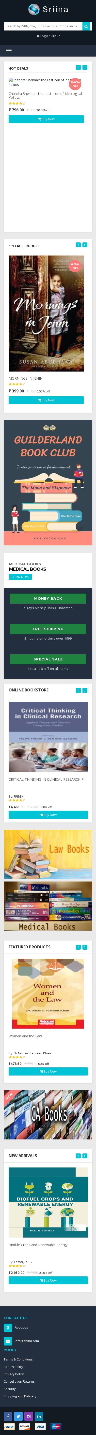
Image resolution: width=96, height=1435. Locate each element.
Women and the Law (25, 1036)
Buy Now (48, 119)
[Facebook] (8, 1416)
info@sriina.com (27, 1341)
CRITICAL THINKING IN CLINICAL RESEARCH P (46, 779)
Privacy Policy (14, 1374)
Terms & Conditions (18, 1359)
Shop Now (20, 577)
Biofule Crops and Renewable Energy (38, 1244)
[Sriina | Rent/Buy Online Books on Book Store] (48, 9)
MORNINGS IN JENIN (26, 378)
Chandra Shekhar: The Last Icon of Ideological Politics (45, 95)
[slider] (17, 103)
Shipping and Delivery (20, 1396)
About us (21, 1327)
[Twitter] (18, 1416)
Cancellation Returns (19, 1381)
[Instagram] (28, 1416)
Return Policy (13, 1366)
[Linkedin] (39, 1416)
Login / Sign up (50, 36)
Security (10, 1389)
